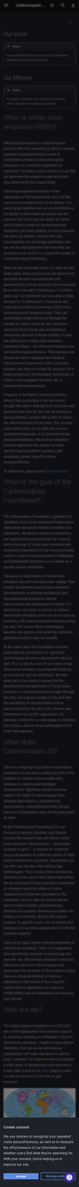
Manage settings (58, 1176)
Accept (21, 1176)
